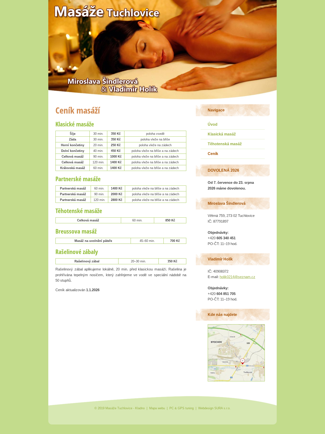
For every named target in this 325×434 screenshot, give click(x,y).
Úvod (212, 124)
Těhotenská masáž (225, 144)
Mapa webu (157, 408)
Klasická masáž (222, 134)
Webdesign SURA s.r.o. (214, 408)
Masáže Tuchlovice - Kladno (76, 7)
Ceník (213, 154)
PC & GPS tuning (181, 408)
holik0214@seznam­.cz (237, 277)
